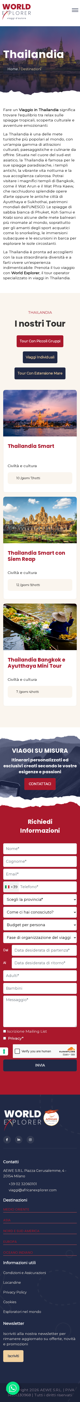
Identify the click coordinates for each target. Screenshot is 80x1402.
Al (4, 963)
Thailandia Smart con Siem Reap (36, 556)
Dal (5, 950)
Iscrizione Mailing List (26, 1031)
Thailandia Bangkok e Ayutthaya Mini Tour (36, 662)
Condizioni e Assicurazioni (24, 1273)
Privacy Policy (15, 1292)
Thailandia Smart (31, 446)
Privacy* (15, 1038)
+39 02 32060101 (23, 1184)
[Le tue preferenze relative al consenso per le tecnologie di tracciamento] (4, 1051)
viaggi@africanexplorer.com (33, 1190)
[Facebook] (7, 1139)
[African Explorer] (51, 1120)
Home (12, 69)
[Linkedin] (19, 1139)
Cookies (9, 1302)
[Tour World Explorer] (16, 10)
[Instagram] (30, 1139)
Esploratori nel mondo (22, 1312)
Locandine (12, 1283)
